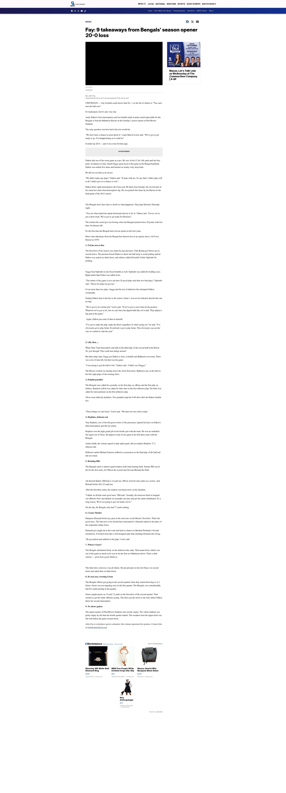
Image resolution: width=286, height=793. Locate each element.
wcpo (78, 11)
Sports (181, 4)
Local (151, 4)
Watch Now (208, 4)
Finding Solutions (179, 11)
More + (211, 11)
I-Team (150, 11)
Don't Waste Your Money (162, 11)
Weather (171, 4)
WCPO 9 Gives (202, 11)
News (88, 22)
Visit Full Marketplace (155, 644)
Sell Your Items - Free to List (112, 644)
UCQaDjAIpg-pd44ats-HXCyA (82, 11)
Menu (141, 4)
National (160, 4)
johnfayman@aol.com (97, 627)
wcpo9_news (75, 11)
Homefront (191, 11)
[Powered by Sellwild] (159, 712)
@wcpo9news (85, 11)
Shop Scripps (193, 4)
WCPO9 (72, 11)
